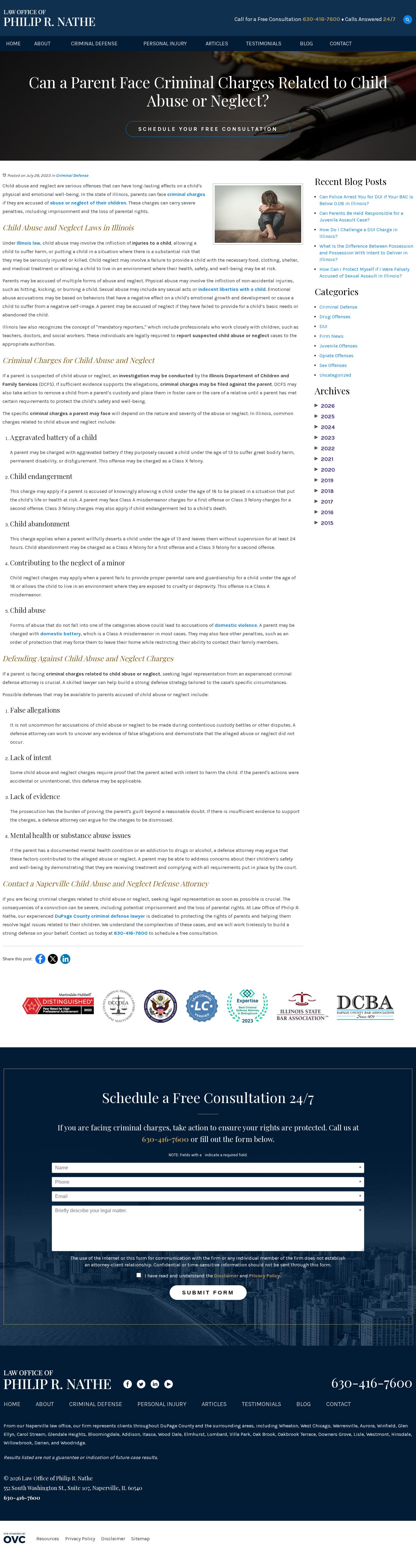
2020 (325, 470)
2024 (325, 427)
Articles (217, 43)
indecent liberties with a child (232, 289)
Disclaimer (226, 1276)
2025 (325, 417)
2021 (324, 459)
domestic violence (236, 625)
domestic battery (60, 634)
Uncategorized (335, 375)
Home (13, 43)
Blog (306, 43)
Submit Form (208, 1293)
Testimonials (263, 43)
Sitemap (140, 1538)
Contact (341, 43)
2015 (324, 523)
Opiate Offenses (336, 355)
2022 (325, 448)
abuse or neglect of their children (88, 203)
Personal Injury (165, 43)
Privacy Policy (264, 1276)
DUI (323, 326)
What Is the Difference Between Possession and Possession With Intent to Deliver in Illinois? (366, 252)
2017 (324, 502)
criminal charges (186, 194)
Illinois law (28, 243)
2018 (324, 491)
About (42, 43)
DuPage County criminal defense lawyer (100, 916)
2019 (324, 480)
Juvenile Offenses (338, 346)
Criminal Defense (94, 43)
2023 (325, 438)
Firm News (331, 336)
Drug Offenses (335, 316)
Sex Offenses (333, 365)
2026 (325, 406)
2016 (324, 512)
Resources (47, 1538)
